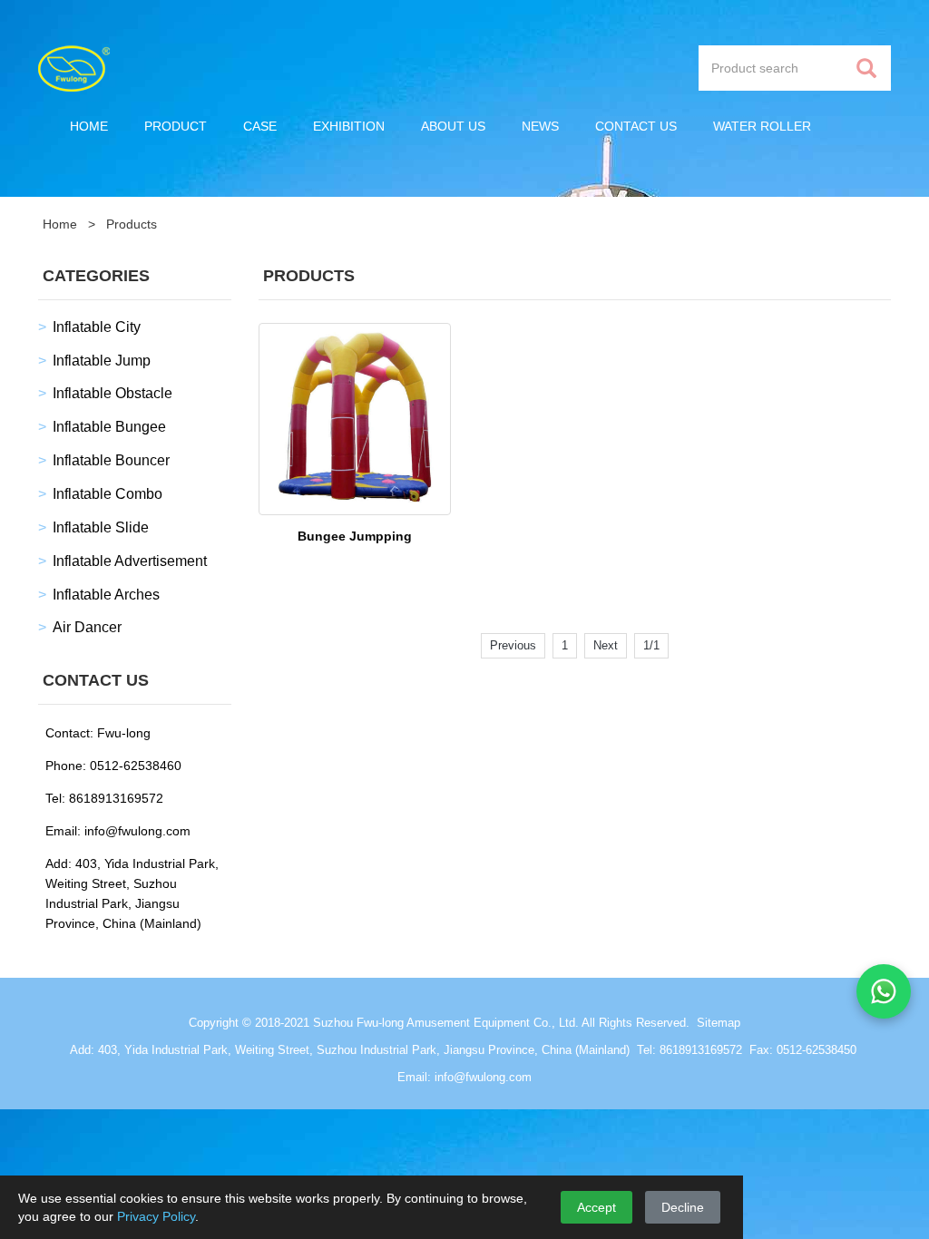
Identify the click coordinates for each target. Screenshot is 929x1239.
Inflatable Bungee (109, 426)
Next (605, 645)
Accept (596, 1207)
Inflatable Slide (101, 527)
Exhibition (349, 126)
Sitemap (718, 1022)
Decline (682, 1207)
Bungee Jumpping (355, 536)
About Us (453, 126)
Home (89, 126)
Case (260, 126)
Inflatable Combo (107, 494)
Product (175, 126)
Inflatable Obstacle (112, 393)
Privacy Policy (156, 1216)
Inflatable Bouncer (111, 460)
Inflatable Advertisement (130, 561)
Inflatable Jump (102, 360)
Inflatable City (97, 327)
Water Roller (762, 126)
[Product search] (866, 68)
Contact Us (636, 126)
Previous (513, 645)
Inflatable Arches (106, 594)
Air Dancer (87, 627)
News (540, 126)
